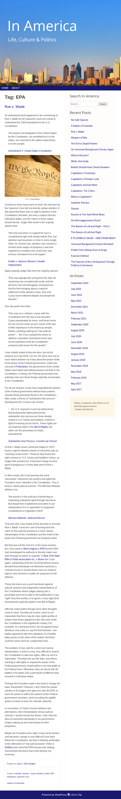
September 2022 (79, 283)
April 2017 (76, 389)
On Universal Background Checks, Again (92, 149)
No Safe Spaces (79, 120)
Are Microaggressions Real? (86, 220)
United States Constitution (38, 151)
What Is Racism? (80, 155)
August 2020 (77, 330)
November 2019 (79, 348)
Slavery (75, 208)
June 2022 (76, 295)
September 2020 (79, 324)
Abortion (18, 773)
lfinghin (32, 763)
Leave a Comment (15, 783)
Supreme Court (23, 777)
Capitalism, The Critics (83, 191)
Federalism (22, 366)
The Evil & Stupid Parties (84, 143)
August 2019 (77, 354)
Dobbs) (8, 747)
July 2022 (76, 289)
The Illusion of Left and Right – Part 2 (90, 226)
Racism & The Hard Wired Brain (88, 214)
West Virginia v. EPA (34, 548)
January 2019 (78, 360)
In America (42, 25)
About (16, 88)
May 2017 (76, 383)
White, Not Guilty (80, 161)
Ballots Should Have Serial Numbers (90, 167)
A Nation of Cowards (82, 126)
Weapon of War (79, 137)
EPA (52, 773)
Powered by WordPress (54, 795)
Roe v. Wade (15, 106)
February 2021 (78, 318)
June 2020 (76, 342)
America (26, 773)
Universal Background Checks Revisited (92, 244)
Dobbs (47, 773)
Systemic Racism (80, 202)
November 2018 (79, 366)
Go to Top (77, 795)
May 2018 (76, 372)
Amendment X (15, 151)
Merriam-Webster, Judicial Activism (26, 518)
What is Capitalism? (81, 197)
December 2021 (79, 307)
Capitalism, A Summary (83, 173)
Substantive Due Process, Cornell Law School (32, 441)
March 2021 (77, 312)
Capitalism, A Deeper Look (85, 179)
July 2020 (76, 336)
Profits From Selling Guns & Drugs (89, 250)
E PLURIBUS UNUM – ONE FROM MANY (93, 238)
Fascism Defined (80, 256)
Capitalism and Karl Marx (84, 185)
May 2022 (76, 301)
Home (5, 88)
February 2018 (78, 377)
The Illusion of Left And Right (86, 232)
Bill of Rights (41, 427)
